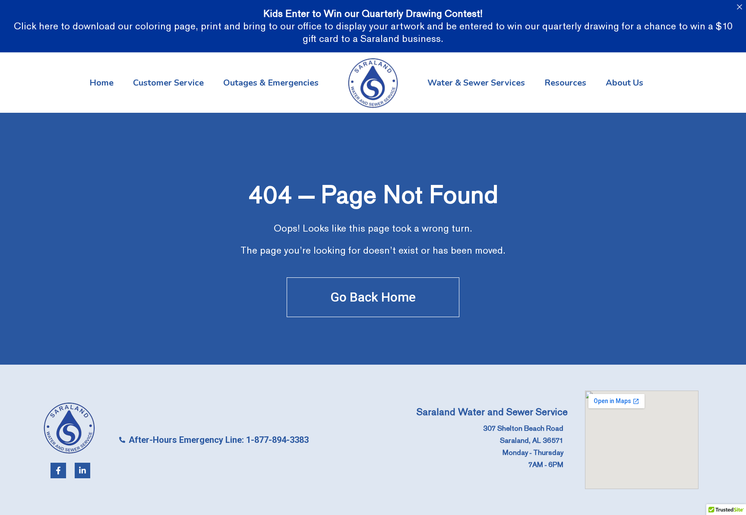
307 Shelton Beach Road (523, 428)
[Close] (739, 6)
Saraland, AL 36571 (531, 440)
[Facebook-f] (58, 470)
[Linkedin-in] (82, 470)
